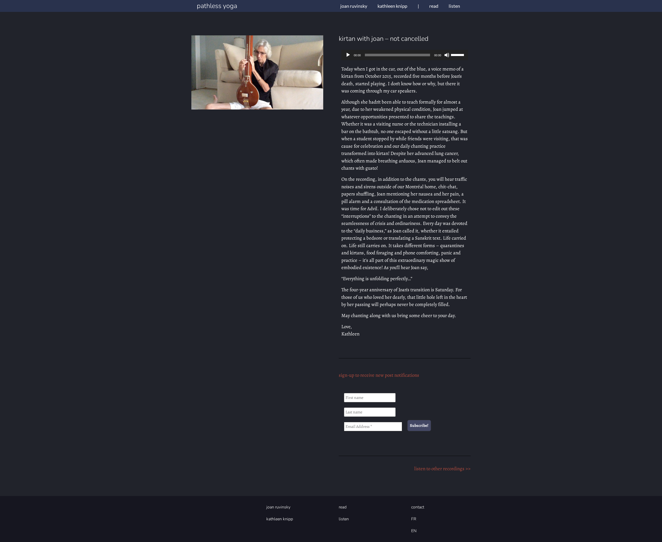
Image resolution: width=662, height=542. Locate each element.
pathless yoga (217, 5)
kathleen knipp (392, 6)
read (433, 6)
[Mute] (446, 55)
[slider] (458, 54)
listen (454, 6)
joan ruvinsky (353, 6)
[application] (404, 55)
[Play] (348, 55)
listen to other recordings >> (442, 468)
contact (417, 507)
